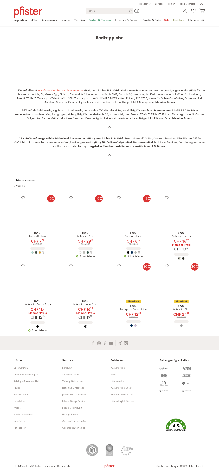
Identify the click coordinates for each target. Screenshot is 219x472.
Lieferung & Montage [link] (73, 387)
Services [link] (159, 3)
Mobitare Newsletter (122, 394)
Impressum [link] (49, 466)
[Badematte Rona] (37, 252)
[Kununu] (126, 342)
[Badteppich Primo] (85, 252)
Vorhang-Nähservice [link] (72, 381)
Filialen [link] (171, 3)
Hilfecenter (144, 3)
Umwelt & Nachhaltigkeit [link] (27, 374)
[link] (20, 20)
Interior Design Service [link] (73, 401)
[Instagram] (99, 342)
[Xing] (120, 342)
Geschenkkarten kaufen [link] (74, 421)
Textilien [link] (61, 36)
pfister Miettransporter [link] (74, 394)
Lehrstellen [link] (19, 401)
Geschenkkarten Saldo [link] (73, 427)
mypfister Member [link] (23, 414)
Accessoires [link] (45, 36)
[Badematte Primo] (133, 252)
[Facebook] (93, 342)
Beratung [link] (67, 367)
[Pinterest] (105, 342)
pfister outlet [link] (118, 381)
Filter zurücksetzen (25, 180)
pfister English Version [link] (122, 401)
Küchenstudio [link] (118, 367)
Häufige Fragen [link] (70, 414)
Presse (17, 407)
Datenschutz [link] (63, 466)
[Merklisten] (23, 198)
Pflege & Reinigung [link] (72, 407)
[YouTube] (111, 342)
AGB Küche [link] (35, 466)
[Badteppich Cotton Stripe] (37, 326)
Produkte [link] (29, 36)
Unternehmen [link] (21, 367)
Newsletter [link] (19, 421)
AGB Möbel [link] (21, 466)
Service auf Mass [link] (71, 374)
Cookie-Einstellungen (167, 466)
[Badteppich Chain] (181, 325)
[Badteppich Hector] (181, 258)
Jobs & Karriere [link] (187, 3)
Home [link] (17, 36)
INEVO (114, 374)
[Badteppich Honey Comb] (85, 326)
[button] (176, 427)
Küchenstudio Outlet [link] (121, 387)
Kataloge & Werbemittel (26, 381)
